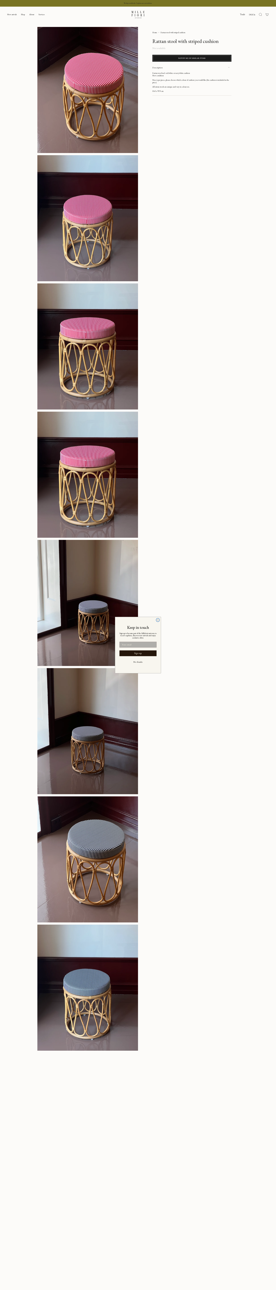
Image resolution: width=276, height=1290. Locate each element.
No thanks (138, 662)
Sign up (138, 653)
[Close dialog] (158, 620)
